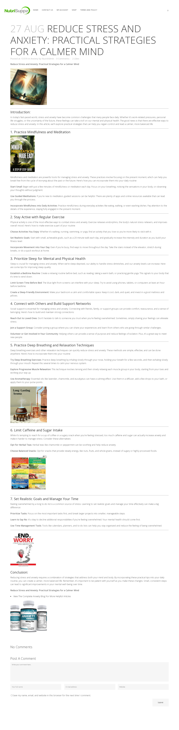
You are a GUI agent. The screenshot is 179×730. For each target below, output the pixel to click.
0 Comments (62, 58)
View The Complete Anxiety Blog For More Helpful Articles (42, 596)
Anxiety (34, 58)
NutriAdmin (48, 58)
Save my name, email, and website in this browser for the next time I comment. (52, 695)
